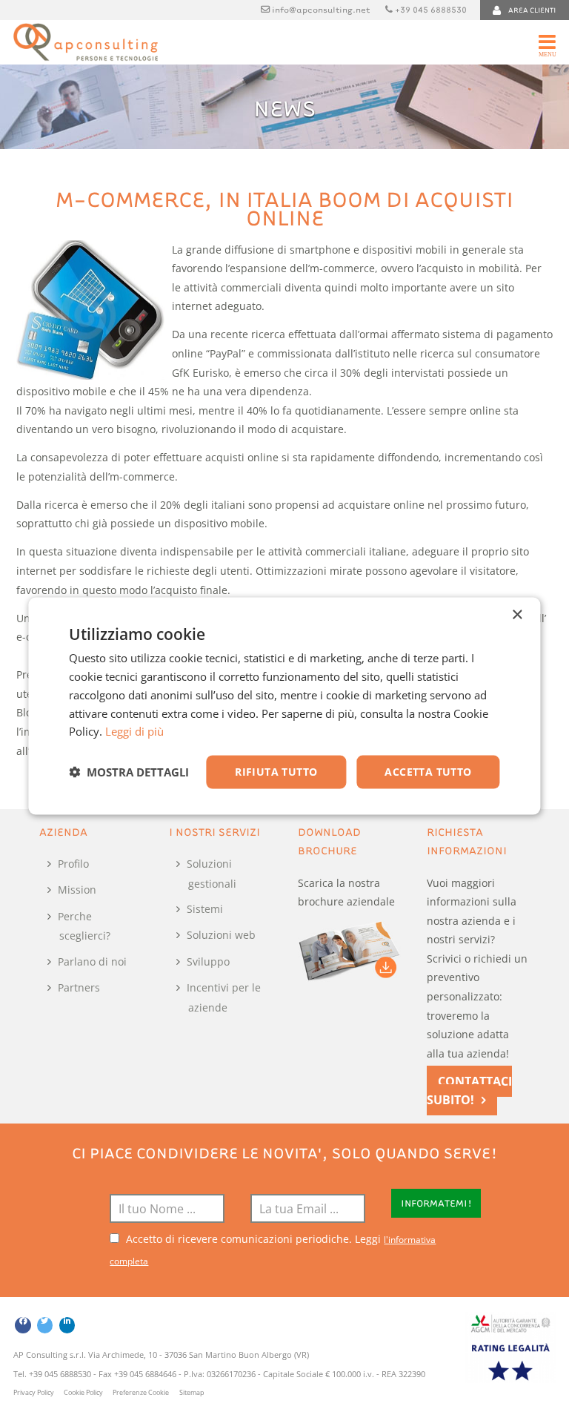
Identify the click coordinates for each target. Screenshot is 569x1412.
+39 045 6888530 (431, 9)
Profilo (73, 864)
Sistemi (205, 909)
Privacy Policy (33, 1392)
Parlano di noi (92, 961)
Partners (79, 987)
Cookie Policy (83, 1392)
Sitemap (191, 1392)
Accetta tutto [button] (428, 772)
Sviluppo (208, 961)
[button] (129, 772)
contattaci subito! (469, 1091)
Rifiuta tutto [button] (276, 772)
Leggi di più (134, 731)
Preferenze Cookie (141, 1392)
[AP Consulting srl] (85, 42)
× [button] (516, 615)
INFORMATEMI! (436, 1203)
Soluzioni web (221, 935)
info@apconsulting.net (321, 9)
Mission (77, 889)
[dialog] (284, 706)
